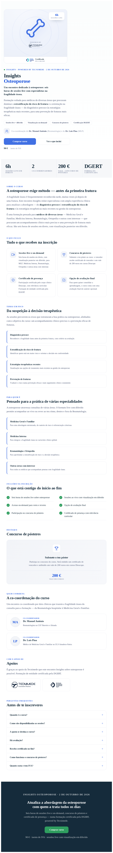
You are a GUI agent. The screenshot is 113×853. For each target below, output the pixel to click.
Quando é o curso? (18, 715)
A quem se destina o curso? (22, 732)
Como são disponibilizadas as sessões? (27, 723)
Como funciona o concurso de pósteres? (28, 757)
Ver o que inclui (53, 141)
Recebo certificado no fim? (22, 749)
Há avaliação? (16, 740)
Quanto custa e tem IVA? (21, 766)
